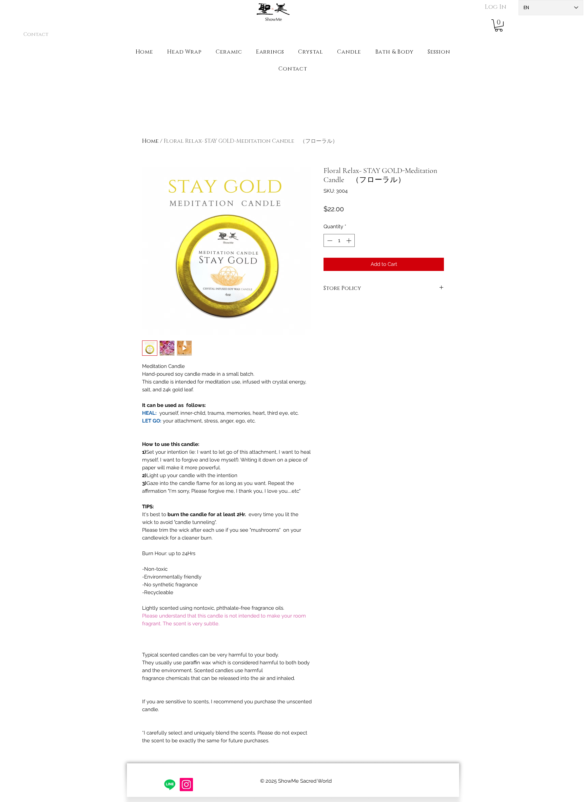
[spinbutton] (339, 240)
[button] (498, 25)
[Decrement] (329, 240)
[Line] (169, 784)
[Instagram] (186, 784)
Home (150, 141)
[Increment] (349, 240)
